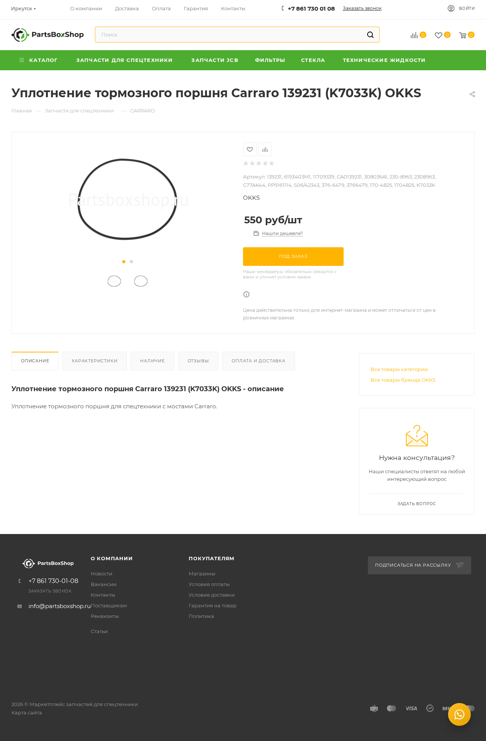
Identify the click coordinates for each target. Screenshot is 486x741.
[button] (124, 261)
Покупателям (212, 558)
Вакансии (104, 584)
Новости (101, 573)
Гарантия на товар (213, 605)
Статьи (99, 631)
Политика (201, 616)
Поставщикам (109, 605)
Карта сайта (26, 712)
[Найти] (370, 35)
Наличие (152, 360)
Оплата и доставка (259, 360)
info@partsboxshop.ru (59, 606)
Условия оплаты (209, 584)
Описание (35, 360)
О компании (112, 558)
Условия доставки (212, 595)
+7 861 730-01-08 (53, 581)
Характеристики (94, 360)
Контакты (103, 595)
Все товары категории (399, 369)
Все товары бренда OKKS (403, 380)
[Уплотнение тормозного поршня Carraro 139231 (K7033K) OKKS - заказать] (127, 199)
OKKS (251, 197)
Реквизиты (105, 616)
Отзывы (198, 360)
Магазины (202, 573)
